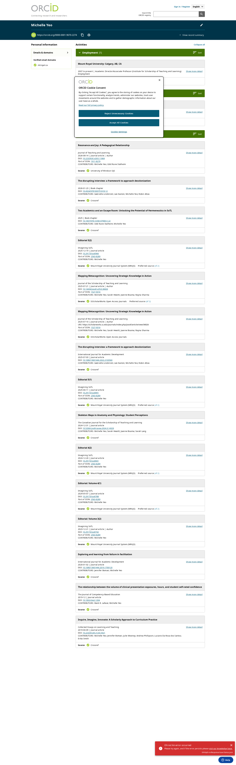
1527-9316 (95, 292)
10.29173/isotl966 (91, 253)
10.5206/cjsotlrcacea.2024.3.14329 (98, 428)
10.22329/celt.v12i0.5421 (94, 633)
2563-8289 (95, 256)
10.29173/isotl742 (91, 532)
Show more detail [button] (194, 71)
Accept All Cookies (119, 122)
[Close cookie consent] (160, 80)
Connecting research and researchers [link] (49, 15)
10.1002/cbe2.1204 (91, 600)
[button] (199, 44)
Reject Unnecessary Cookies (119, 113)
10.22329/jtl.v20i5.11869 (94, 158)
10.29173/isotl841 (91, 461)
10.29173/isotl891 (91, 392)
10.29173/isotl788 (91, 496)
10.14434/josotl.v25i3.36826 (95, 289)
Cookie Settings (119, 131)
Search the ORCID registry (145, 14)
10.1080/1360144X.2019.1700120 (97, 567)
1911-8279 (95, 161)
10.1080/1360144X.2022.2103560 (97, 360)
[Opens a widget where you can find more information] (225, 760)
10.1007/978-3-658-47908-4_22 (96, 221)
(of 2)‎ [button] (156, 266)
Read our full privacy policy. (91, 105)
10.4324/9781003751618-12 (95, 191)
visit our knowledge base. (220, 748)
